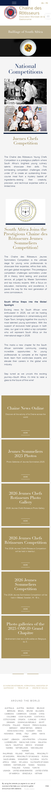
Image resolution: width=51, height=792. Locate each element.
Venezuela (27, 773)
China (41, 714)
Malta (8, 745)
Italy (27, 734)
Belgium (40, 708)
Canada (32, 714)
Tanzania (41, 765)
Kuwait (5, 739)
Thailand (16, 768)
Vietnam (38, 773)
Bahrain (30, 708)
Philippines (8, 753)
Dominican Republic (27, 722)
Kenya (42, 734)
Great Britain (26, 728)
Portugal (29, 753)
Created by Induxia (39, 688)
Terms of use (23, 688)
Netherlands (22, 748)
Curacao (32, 719)
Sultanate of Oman (39, 762)
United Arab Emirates (23, 771)
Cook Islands (25, 717)
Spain (13, 762)
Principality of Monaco (28, 756)
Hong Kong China (15, 731)
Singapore (23, 759)
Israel (19, 734)
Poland (19, 753)
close (47, 786)
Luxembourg (11, 742)
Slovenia (34, 759)
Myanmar (39, 745)
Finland (16, 725)
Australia (9, 708)
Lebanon (15, 739)
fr (47, 3)
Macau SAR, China (27, 742)
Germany (13, 728)
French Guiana (39, 725)
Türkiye (35, 768)
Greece (38, 728)
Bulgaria (40, 711)
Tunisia (26, 768)
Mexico (29, 745)
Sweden (7, 765)
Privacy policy (29, 789)
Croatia (21, 719)
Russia (45, 756)
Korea (25, 736)
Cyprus (42, 719)
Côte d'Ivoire (9, 719)
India (39, 731)
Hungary (30, 731)
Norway (25, 751)
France (26, 725)
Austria (20, 708)
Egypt (41, 722)
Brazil (21, 711)
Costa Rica (39, 717)
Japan (34, 734)
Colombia (11, 717)
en (43, 3)
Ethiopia (6, 725)
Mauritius (18, 745)
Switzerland (19, 765)
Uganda (6, 771)
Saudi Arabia (9, 759)
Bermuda (11, 711)
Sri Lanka (23, 762)
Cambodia (9, 714)
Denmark (11, 722)
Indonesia (8, 734)
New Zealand (37, 748)
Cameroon (21, 714)
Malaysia (42, 742)
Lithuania (42, 739)
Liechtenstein (28, 739)
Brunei (30, 711)
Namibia (9, 748)
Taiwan (31, 765)
